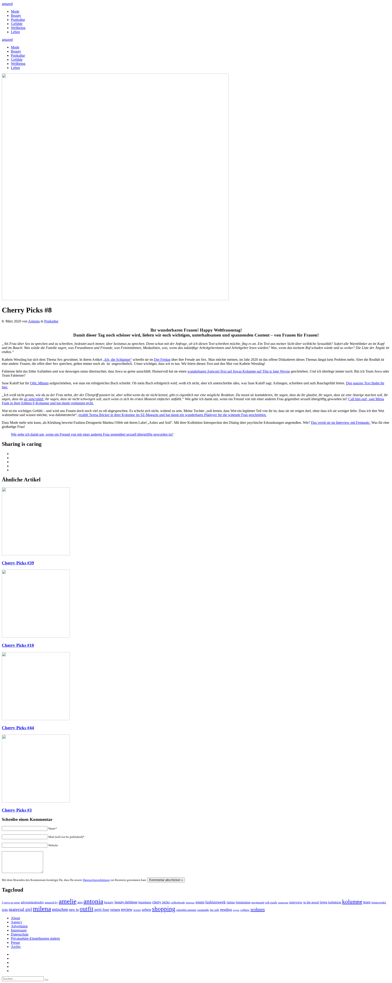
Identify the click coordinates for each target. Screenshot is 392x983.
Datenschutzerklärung (96, 880)
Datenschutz (20, 934)
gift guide (271, 902)
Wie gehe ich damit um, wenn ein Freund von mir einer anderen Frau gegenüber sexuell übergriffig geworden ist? (92, 434)
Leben (15, 32)
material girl (20, 909)
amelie (67, 901)
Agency (16, 922)
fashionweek (215, 902)
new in (74, 910)
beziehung (144, 902)
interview (295, 902)
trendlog (226, 910)
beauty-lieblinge (126, 902)
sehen (146, 909)
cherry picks (161, 902)
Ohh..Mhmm (39, 383)
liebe (5, 910)
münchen (60, 909)
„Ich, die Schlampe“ (117, 359)
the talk (214, 910)
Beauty (16, 15)
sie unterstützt (33, 399)
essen (200, 902)
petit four (101, 909)
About (15, 918)
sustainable (203, 910)
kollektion (334, 902)
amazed (7, 4)
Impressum (19, 930)
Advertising (19, 926)
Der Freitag (162, 359)
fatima (231, 902)
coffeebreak (178, 902)
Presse (15, 942)
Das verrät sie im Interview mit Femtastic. (340, 422)
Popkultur (18, 20)
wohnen (257, 909)
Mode (15, 11)
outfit (86, 908)
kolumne (352, 901)
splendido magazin (186, 910)
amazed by (51, 902)
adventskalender (32, 902)
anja (80, 902)
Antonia (34, 321)
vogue (236, 910)
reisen (115, 909)
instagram (283, 902)
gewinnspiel (257, 902)
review (126, 909)
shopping (163, 908)
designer (190, 902)
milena (42, 908)
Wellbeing (18, 28)
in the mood (311, 902)
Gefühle (16, 24)
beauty (109, 902)
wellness (245, 910)
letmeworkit (378, 902)
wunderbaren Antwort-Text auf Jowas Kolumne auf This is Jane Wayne (238, 371)
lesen (366, 902)
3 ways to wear (11, 902)
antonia (93, 901)
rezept (137, 910)
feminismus (243, 902)
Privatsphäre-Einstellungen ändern (35, 938)
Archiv (16, 947)
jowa (323, 902)
